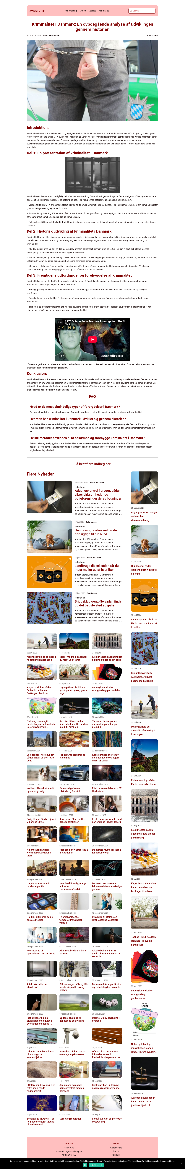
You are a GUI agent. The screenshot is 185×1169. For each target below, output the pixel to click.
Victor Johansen (97, 482)
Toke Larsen (91, 522)
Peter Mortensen (51, 35)
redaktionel (152, 35)
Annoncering (71, 10)
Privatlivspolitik (96, 1165)
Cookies (92, 10)
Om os (82, 10)
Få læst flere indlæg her (92, 464)
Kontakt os (104, 10)
